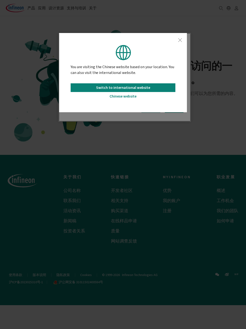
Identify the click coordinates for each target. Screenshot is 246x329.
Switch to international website (123, 87)
